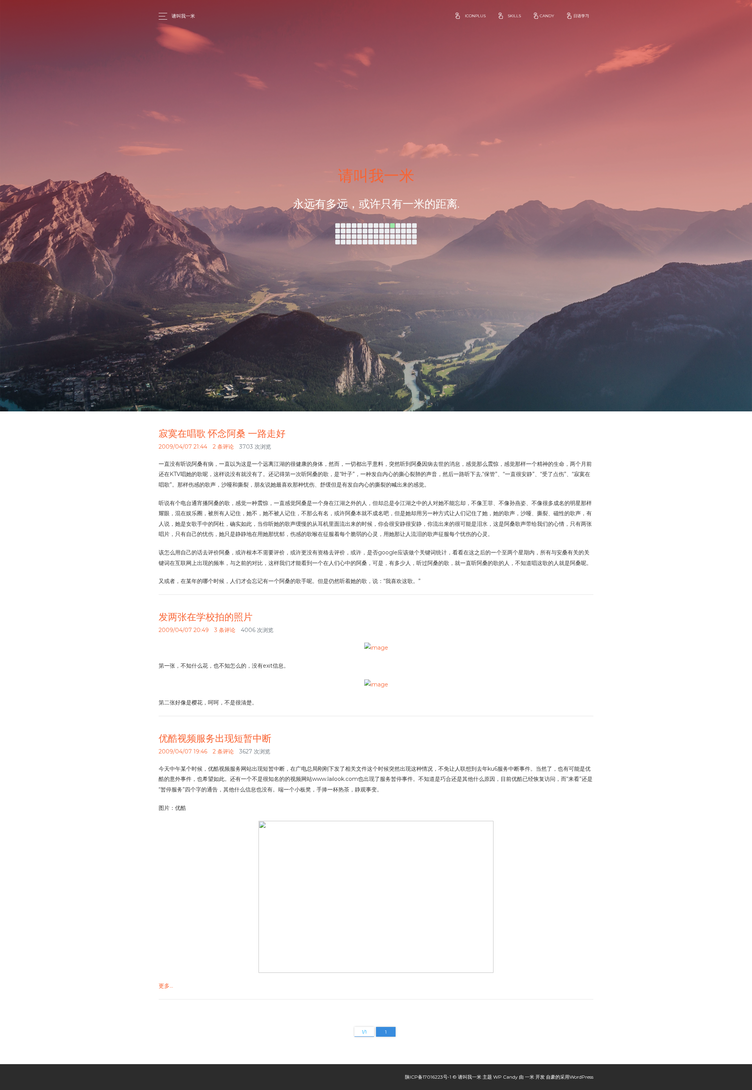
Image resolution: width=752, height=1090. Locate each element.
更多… (166, 985)
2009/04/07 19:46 (183, 751)
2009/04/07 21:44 (183, 446)
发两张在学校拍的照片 (206, 617)
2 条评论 (223, 446)
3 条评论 (224, 630)
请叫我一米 (183, 16)
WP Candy (505, 1077)
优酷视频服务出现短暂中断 (215, 738)
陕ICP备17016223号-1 (428, 1077)
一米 (529, 1077)
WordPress (581, 1077)
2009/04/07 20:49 (184, 630)
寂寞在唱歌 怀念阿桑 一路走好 (222, 433)
